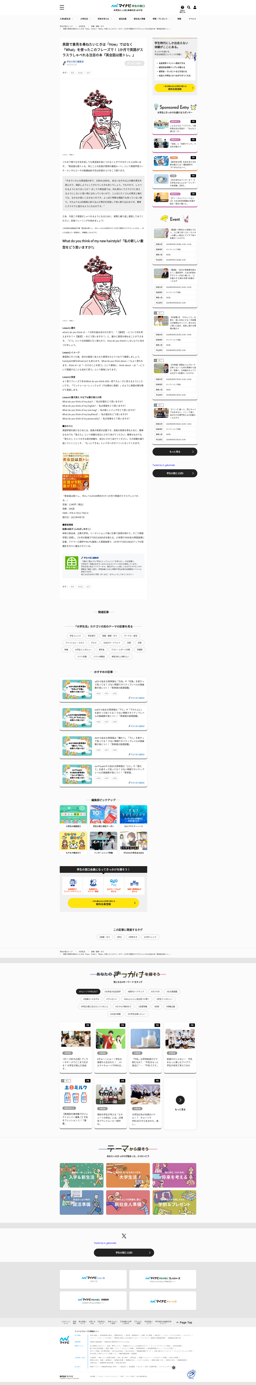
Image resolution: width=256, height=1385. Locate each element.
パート (92, 1338)
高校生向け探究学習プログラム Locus (116, 1342)
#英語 (98, 693)
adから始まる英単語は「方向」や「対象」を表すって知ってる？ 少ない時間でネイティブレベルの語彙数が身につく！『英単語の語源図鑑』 (119, 684)
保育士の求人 (170, 1360)
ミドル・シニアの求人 (104, 1338)
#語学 (106, 693)
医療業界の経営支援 (106, 1363)
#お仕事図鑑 (172, 992)
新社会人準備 (139, 19)
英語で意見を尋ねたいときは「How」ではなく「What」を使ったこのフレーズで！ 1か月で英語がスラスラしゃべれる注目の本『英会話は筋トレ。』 (117, 29)
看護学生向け (118, 1335)
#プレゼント (112, 999)
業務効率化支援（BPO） (109, 1366)
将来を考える (103, 19)
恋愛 (129, 643)
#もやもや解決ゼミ (123, 1006)
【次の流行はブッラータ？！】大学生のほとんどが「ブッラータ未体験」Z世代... (183, 183)
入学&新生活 (65, 19)
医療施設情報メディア (144, 1351)
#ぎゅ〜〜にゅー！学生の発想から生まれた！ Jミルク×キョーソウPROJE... (110, 1062)
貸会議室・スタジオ (135, 1366)
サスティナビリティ (112, 1376)
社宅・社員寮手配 (151, 1366)
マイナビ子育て (168, 1348)
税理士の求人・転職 (96, 1360)
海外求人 (158, 1335)
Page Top (186, 1322)
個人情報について (83, 1322)
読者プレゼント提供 (112, 1322)
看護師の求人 (130, 1360)
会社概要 (92, 1376)
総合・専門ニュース (114, 1346)
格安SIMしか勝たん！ (121, 657)
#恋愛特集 (143, 1006)
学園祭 (140, 650)
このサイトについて (66, 1322)
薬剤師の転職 (118, 1360)
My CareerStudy (117, 1351)
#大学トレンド (150, 937)
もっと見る (175, 452)
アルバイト (187, 1335)
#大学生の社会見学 (113, 992)
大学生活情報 (177, 1346)
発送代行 (123, 1366)
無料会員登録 (103, 902)
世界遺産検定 (140, 1348)
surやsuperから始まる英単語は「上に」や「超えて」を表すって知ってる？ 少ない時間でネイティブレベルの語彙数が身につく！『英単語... (119, 769)
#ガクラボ (155, 992)
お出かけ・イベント (111, 643)
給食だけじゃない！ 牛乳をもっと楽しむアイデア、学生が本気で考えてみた (179, 1062)
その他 (173, 176)
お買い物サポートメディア (163, 1351)
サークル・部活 (130, 636)
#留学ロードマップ (136, 992)
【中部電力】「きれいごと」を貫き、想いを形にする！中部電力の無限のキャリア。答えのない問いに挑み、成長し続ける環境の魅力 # (183, 322)
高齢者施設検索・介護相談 (128, 1353)
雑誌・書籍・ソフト (112, 1348)
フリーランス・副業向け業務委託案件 (153, 1338)
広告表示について (101, 1322)
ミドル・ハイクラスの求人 (172, 1335)
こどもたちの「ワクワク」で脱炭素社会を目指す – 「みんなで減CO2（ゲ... (183, 128)
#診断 (156, 1006)
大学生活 (84, 19)
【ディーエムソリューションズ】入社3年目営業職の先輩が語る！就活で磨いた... (182, 201)
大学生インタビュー (83, 650)
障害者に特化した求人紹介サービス (126, 1338)
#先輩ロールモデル (91, 999)
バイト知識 (82, 657)
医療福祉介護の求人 (174, 1338)
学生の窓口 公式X (175, 473)
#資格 (115, 693)
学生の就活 (93, 1335)
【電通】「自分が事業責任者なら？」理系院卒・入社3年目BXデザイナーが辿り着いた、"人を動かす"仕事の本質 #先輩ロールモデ (183, 275)
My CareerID (130, 1351)
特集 (179, 19)
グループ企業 (130, 1376)
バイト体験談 (99, 657)
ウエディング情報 (127, 1348)
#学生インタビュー (165, 999)
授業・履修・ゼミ (97, 26)
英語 (72, 73)
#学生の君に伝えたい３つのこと (94, 1006)
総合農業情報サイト (154, 1348)
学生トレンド (75, 636)
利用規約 (74, 1322)
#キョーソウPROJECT (88, 992)
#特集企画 (170, 1006)
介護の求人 (93, 1363)
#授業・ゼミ (105, 937)
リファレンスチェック (166, 1366)
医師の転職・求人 (157, 1360)
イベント (192, 19)
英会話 (80, 73)
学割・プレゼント (160, 19)
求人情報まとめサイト (97, 1346)
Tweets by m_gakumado (164, 465)
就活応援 (122, 19)
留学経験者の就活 (106, 1335)
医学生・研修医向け (132, 1335)
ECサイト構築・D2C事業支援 (100, 1351)
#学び (119, 937)
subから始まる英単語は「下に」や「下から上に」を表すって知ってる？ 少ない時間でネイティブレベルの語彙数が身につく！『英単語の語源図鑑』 (119, 713)
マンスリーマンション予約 (183, 1351)
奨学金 (101, 650)
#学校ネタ (133, 937)
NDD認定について (149, 1322)
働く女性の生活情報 (96, 1348)
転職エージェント (145, 1357)
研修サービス (94, 1366)
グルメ (94, 643)
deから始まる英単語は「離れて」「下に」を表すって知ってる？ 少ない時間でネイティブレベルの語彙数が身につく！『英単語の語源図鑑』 (119, 741)
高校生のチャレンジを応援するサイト (135, 1346)
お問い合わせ (92, 1322)
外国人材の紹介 (121, 1363)
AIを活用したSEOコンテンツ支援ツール (103, 1353)
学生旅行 (91, 636)
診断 (140, 643)
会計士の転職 (173, 1357)
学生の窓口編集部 (75, 62)
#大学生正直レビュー (137, 1014)
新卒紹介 (133, 1357)
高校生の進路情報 (96, 1342)
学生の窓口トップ (66, 26)
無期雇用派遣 (182, 1360)
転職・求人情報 (147, 1335)
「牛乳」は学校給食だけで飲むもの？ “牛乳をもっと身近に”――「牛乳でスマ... (145, 1062)
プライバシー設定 (138, 1322)
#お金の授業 (115, 1014)
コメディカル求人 (143, 1360)
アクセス (100, 1376)
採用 (122, 1376)
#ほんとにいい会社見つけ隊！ (136, 999)
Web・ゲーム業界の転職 (107, 1357)
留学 (88, 73)
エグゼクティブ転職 (160, 1357)
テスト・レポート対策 (120, 650)
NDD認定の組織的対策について (163, 1322)
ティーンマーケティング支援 (160, 1346)
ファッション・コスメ (74, 643)
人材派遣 (93, 1357)
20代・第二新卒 (122, 1357)
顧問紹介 (109, 1360)
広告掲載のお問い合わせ (125, 1322)
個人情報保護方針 (142, 1376)
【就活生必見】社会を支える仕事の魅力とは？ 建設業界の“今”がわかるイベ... (183, 164)
